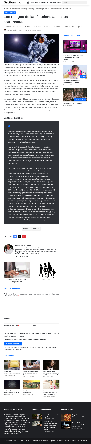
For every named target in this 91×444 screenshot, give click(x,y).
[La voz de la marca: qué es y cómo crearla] (37, 416)
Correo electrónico (11, 326)
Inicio (7, 9)
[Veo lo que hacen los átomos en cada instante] (12, 384)
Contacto (84, 441)
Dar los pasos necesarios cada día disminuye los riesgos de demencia (50, 392)
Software (53, 2)
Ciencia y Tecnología (28, 9)
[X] (21, 256)
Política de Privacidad (71, 441)
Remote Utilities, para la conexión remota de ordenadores (79, 424)
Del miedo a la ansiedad (72, 103)
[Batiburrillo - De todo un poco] (12, 2)
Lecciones (34, 2)
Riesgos (36, 229)
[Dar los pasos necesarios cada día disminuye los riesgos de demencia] (51, 384)
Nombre (7, 318)
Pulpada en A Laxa (78, 415)
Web (34, 326)
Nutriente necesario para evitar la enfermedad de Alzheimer (30, 373)
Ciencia (26, 229)
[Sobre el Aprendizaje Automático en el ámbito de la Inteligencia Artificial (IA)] (51, 365)
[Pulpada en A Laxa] (66, 417)
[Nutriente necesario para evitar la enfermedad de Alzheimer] (31, 365)
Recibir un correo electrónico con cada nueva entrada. (26, 339)
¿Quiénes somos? (55, 441)
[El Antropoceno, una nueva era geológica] (31, 384)
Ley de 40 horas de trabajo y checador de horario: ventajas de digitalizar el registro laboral (50, 425)
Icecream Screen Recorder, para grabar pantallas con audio (73, 57)
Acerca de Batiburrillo (40, 441)
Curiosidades (44, 2)
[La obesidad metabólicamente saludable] (12, 365)
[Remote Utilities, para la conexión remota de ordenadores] (66, 425)
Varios (59, 2)
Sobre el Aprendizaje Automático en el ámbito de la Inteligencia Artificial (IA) (51, 373)
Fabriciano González (12, 30)
